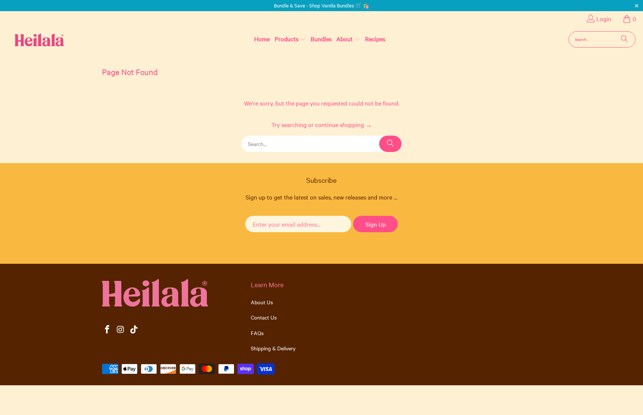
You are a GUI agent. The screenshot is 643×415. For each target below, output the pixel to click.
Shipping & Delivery (273, 348)
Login (603, 18)
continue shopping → (343, 124)
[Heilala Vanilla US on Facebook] (107, 329)
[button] (290, 39)
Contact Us (264, 317)
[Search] (624, 39)
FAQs (257, 333)
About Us (262, 302)
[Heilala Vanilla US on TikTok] (134, 329)
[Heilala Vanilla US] (27, 39)
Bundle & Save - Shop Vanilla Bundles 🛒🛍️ (321, 5)
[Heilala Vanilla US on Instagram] (121, 329)
